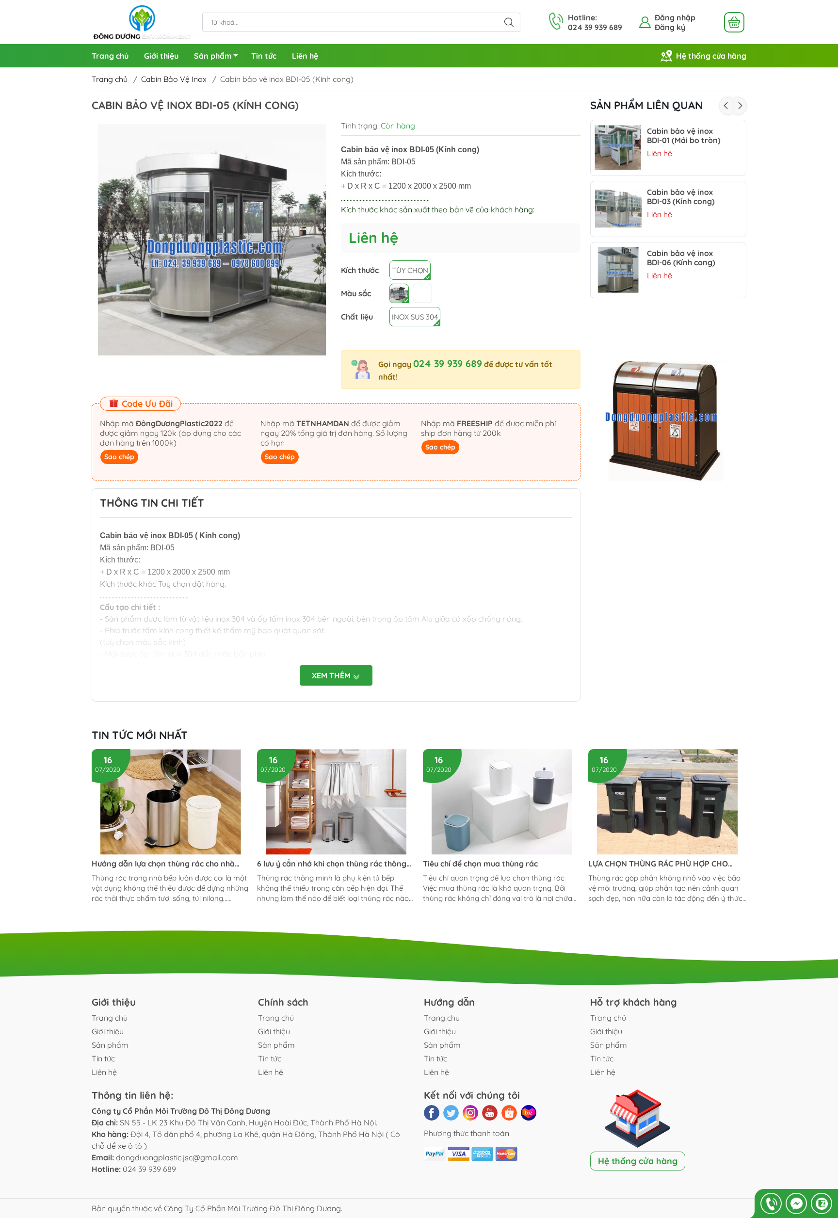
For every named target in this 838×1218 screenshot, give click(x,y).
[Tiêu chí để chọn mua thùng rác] (502, 802)
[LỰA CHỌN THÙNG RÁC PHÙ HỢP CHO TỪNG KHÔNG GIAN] (667, 802)
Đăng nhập (675, 17)
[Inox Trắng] (399, 293)
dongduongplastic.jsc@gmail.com (177, 1157)
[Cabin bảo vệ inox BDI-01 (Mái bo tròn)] (618, 148)
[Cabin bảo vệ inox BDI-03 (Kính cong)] (618, 209)
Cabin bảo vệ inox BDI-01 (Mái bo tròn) (684, 136)
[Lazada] (528, 1113)
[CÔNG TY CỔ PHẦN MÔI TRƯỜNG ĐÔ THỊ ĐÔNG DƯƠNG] (142, 21)
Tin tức (263, 56)
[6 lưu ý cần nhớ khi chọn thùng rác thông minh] (336, 802)
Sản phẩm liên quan (646, 105)
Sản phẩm (213, 56)
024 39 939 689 (447, 363)
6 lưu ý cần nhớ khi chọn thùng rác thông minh (331, 864)
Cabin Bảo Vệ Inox (174, 79)
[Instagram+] (470, 1113)
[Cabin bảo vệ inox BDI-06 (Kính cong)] (618, 270)
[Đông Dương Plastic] (668, 423)
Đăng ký (670, 27)
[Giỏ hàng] (734, 22)
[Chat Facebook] (796, 1203)
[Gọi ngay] (771, 1203)
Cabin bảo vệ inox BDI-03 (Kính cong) (681, 197)
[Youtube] (490, 1113)
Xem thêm (332, 675)
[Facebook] (431, 1113)
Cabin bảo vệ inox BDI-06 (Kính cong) (681, 258)
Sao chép (119, 456)
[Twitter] (451, 1113)
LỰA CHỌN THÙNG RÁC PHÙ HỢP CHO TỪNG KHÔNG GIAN (658, 864)
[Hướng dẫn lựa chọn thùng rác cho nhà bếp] (171, 802)
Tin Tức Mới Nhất (140, 735)
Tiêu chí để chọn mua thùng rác (480, 863)
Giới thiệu (161, 56)
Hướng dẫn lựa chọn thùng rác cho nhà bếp (163, 864)
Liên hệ (305, 56)
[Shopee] (509, 1113)
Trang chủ (110, 56)
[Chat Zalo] (821, 1203)
